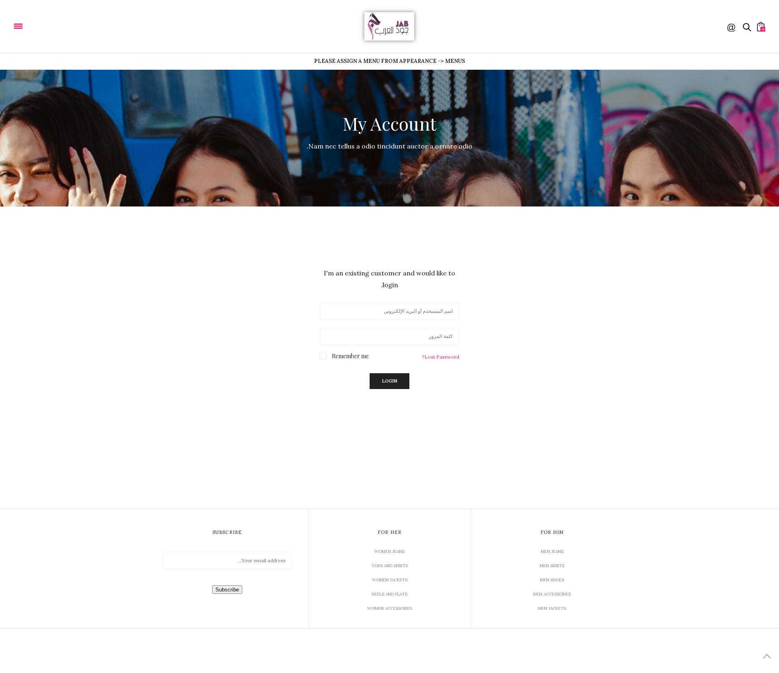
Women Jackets (389, 580)
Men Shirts (552, 565)
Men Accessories (552, 594)
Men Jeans (552, 551)
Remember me (350, 356)
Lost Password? (440, 357)
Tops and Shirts (390, 565)
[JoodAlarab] (44, 26)
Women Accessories (389, 608)
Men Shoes (552, 580)
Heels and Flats (389, 594)
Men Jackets (552, 608)
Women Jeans (389, 551)
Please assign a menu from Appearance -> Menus (389, 61)
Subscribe (227, 590)
